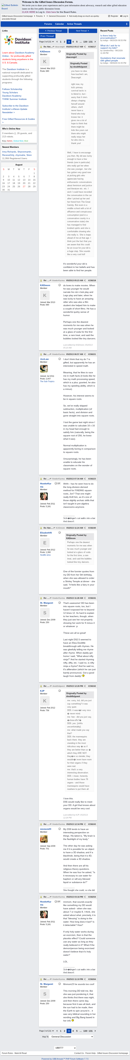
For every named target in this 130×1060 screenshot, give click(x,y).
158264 (92, 979)
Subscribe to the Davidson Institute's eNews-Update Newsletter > (15, 109)
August (18, 165)
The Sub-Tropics (47, 381)
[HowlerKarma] (44, 499)
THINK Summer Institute (14, 99)
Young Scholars (10, 92)
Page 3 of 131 (45, 42)
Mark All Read (21, 1053)
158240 (92, 528)
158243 (92, 824)
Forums (39, 16)
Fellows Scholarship (12, 89)
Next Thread (81, 31)
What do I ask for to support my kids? (110, 46)
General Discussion (57, 16)
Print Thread (47, 36)
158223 (92, 479)
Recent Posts (106, 31)
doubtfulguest (58, 686)
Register (114, 16)
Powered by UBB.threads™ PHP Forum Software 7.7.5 (65, 1059)
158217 (92, 47)
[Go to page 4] (95, 42)
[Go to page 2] (57, 42)
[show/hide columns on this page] (127, 24)
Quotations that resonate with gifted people (112, 59)
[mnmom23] (44, 842)
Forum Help (90, 1053)
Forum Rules (7, 1053)
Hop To (45, 1037)
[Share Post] (85, 47)
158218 (92, 280)
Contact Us (79, 1053)
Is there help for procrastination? (108, 36)
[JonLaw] (44, 372)
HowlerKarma (58, 280)
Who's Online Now (11, 129)
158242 (92, 686)
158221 (92, 354)
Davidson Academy (11, 95)
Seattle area (45, 555)
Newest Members (10, 147)
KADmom (60, 528)
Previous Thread (54, 31)
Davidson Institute (16, 69)
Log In (125, 16)
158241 (92, 598)
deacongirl (60, 47)
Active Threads (74, 24)
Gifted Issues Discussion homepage (17, 16)
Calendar (59, 24)
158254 (92, 897)
